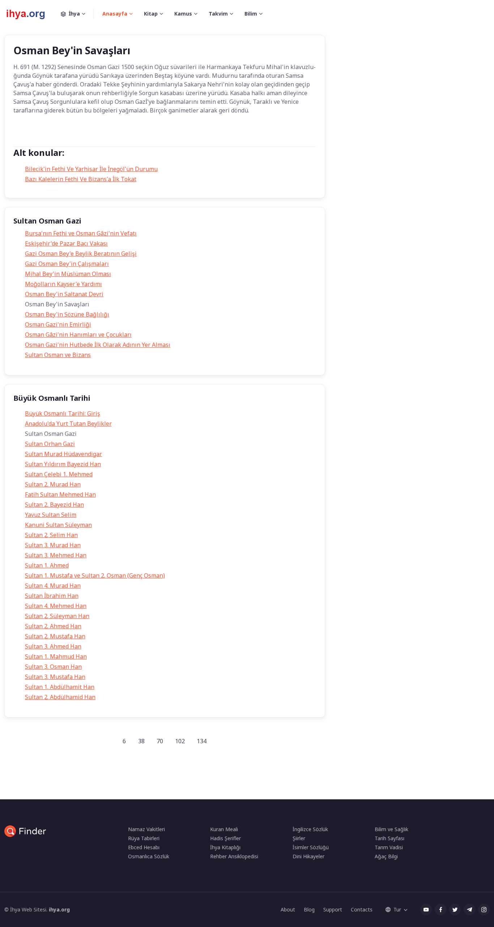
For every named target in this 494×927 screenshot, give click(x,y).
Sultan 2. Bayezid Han (54, 505)
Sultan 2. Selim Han (51, 535)
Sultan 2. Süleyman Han (57, 616)
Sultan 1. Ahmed (47, 565)
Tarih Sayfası (389, 838)
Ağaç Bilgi (386, 856)
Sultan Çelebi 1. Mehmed (59, 474)
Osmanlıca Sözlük (148, 856)
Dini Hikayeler (308, 856)
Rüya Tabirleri (143, 838)
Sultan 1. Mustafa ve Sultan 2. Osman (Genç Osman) (95, 575)
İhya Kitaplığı (225, 847)
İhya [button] (74, 13)
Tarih (25, 139)
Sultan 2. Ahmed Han (53, 626)
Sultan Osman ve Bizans (58, 355)
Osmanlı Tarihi (99, 139)
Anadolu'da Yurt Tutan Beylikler (68, 424)
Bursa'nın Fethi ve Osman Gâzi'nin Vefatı (81, 233)
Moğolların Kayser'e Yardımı (63, 284)
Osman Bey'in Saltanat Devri (64, 294)
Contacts (361, 909)
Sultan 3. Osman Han (53, 667)
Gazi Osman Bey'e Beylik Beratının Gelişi (81, 254)
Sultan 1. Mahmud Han (56, 656)
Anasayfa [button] (114, 13)
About (288, 909)
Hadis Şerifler (225, 838)
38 (141, 741)
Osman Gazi (57, 139)
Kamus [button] (183, 13)
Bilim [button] (250, 13)
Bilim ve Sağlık (391, 829)
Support (332, 909)
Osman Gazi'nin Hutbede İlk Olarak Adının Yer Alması (97, 345)
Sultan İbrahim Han (51, 596)
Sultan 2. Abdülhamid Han (60, 697)
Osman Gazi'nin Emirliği (58, 324)
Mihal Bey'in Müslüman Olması (68, 274)
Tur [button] (397, 909)
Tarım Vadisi (389, 847)
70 (160, 741)
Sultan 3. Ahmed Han (53, 646)
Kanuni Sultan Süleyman (58, 525)
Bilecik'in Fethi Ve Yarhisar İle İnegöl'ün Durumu (91, 169)
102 (180, 741)
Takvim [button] (218, 13)
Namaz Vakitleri (146, 829)
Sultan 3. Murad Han (53, 545)
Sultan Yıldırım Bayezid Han (63, 464)
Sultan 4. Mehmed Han (55, 606)
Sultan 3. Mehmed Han (55, 555)
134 (201, 741)
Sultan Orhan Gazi (50, 444)
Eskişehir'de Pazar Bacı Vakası (66, 243)
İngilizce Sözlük (310, 829)
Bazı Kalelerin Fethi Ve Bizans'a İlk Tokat (80, 179)
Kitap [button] (151, 13)
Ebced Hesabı (143, 847)
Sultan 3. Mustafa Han (55, 677)
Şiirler (299, 838)
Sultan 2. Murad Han (53, 484)
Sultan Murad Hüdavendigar (63, 454)
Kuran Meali (224, 829)
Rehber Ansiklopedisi (234, 856)
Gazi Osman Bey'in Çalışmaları (67, 264)
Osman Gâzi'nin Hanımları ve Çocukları (78, 335)
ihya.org (59, 909)
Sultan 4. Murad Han (53, 586)
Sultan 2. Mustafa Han (55, 636)
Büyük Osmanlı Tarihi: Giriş (62, 413)
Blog (309, 909)
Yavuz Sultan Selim (50, 515)
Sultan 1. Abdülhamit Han (59, 687)
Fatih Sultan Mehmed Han (60, 494)
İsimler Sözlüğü (311, 847)
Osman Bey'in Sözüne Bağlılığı (67, 314)
